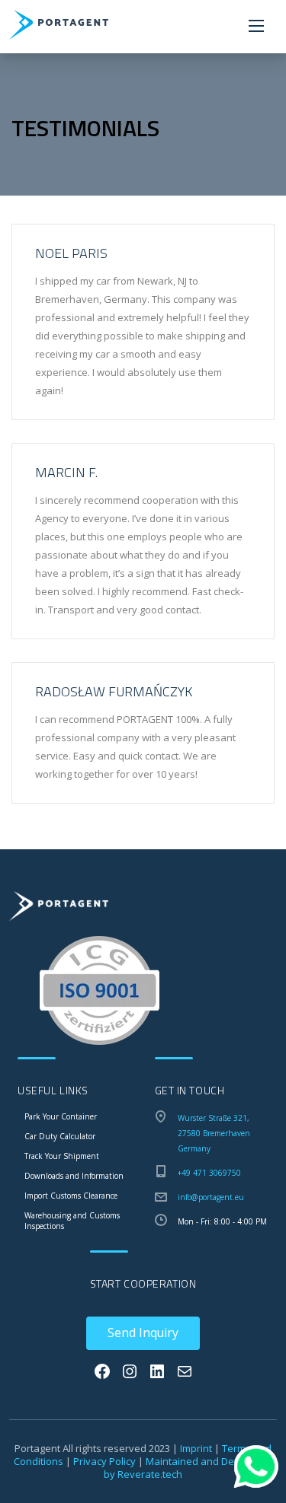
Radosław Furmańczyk (113, 691)
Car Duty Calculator (59, 1136)
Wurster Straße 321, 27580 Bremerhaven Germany (214, 1133)
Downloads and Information (74, 1175)
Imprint (196, 1448)
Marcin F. (66, 472)
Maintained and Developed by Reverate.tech (188, 1467)
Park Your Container (60, 1116)
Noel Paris (71, 253)
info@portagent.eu (211, 1197)
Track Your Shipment (61, 1156)
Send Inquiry (143, 1332)
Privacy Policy (104, 1461)
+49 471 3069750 (209, 1172)
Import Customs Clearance (70, 1195)
